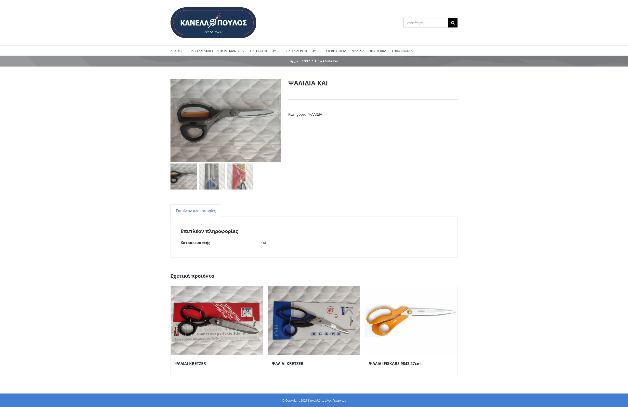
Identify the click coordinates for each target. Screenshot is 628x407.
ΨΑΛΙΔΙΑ (315, 114)
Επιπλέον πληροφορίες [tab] (196, 210)
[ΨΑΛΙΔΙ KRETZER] (217, 320)
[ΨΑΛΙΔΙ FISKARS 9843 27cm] (411, 320)
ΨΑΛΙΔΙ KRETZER (190, 363)
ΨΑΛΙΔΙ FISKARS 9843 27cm (395, 363)
